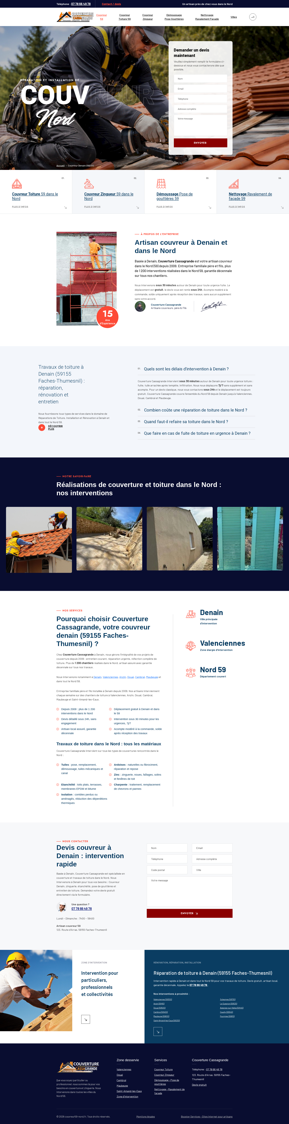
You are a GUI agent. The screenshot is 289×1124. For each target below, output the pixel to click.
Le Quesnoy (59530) (228, 1003)
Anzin (122, 677)
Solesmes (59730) (227, 999)
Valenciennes (110, 677)
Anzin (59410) (159, 1003)
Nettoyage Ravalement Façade (207, 16)
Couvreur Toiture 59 (125, 16)
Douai (130, 677)
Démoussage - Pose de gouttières (166, 1082)
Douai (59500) (159, 1008)
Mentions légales (145, 1116)
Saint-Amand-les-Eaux (129, 1091)
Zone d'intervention (127, 1096)
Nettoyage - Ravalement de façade (169, 1091)
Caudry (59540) (226, 1012)
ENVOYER (200, 143)
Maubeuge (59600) (161, 1016)
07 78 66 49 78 (81, 4)
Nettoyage (250, 196)
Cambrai (140, 677)
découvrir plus (52, 427)
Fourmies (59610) (227, 1016)
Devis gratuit (199, 1084)
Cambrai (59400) (161, 1012)
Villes (234, 17)
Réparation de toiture (29, 571)
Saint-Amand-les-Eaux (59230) (167, 1020)
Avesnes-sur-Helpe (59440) (231, 1008)
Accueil (60, 165)
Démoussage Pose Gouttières (174, 16)
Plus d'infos (20, 206)
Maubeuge (152, 677)
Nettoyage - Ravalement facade (248, 568)
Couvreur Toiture (35, 196)
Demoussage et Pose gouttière (177, 568)
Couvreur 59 (101, 16)
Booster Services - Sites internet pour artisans (207, 1116)
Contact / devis (111, 4)
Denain (97, 677)
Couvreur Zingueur (147, 16)
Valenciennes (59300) (163, 999)
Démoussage (175, 196)
